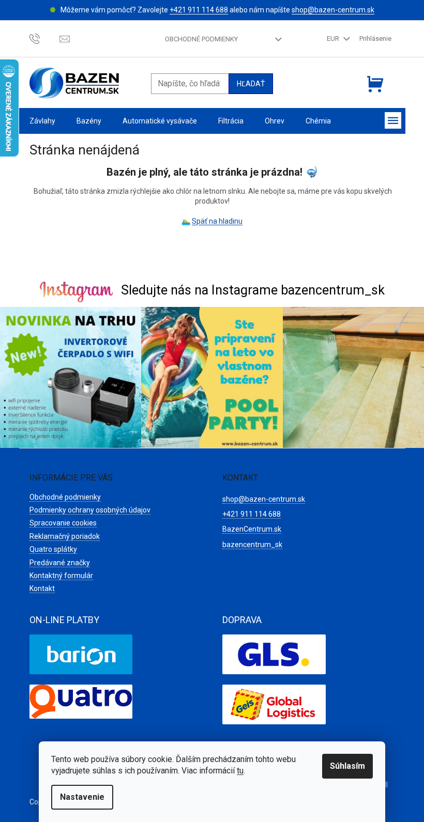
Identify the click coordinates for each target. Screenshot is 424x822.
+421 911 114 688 (199, 10)
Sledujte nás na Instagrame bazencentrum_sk (253, 290)
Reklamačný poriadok (64, 536)
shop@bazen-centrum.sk (333, 10)
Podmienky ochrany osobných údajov (89, 510)
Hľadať (251, 84)
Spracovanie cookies (63, 523)
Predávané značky (59, 563)
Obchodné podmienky (201, 39)
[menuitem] (42, 121)
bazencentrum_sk (252, 544)
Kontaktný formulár (61, 575)
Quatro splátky (53, 549)
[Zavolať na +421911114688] (44, 38)
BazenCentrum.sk (251, 529)
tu (240, 771)
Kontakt (42, 588)
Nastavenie (82, 797)
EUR (334, 38)
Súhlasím (347, 766)
